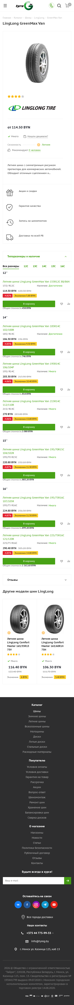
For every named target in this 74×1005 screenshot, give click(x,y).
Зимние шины (37, 716)
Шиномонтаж (37, 797)
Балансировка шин (37, 812)
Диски (37, 736)
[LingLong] (34, 108)
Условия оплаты (37, 767)
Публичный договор (37, 853)
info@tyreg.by (40, 941)
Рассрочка (37, 782)
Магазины (37, 832)
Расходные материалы (37, 751)
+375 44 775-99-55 (39, 933)
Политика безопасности (37, 848)
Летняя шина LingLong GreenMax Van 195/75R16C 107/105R (33, 499)
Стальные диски (37, 746)
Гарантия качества (30, 205)
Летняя (46, 144)
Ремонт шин (37, 802)
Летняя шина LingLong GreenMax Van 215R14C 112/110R (31, 403)
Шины (37, 711)
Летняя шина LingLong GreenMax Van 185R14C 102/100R (31, 328)
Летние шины (37, 721)
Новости (37, 837)
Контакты (37, 863)
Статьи (37, 842)
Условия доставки (37, 772)
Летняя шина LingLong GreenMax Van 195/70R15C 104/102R (33, 451)
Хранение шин (37, 807)
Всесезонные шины (37, 726)
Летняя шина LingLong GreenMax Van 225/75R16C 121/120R (33, 537)
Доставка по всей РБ (31, 235)
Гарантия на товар (37, 777)
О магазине (37, 826)
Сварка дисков (37, 817)
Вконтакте (18, 904)
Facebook (27, 904)
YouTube (54, 904)
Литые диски (37, 741)
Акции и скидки (28, 191)
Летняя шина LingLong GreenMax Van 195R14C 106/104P (31, 365)
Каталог (37, 705)
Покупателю (37, 760)
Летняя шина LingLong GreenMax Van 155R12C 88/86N (36, 281)
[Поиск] (59, 6)
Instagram (36, 904)
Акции (37, 787)
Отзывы (37, 858)
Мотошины (37, 731)
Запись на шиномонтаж (33, 220)
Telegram (45, 904)
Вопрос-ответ (37, 792)
